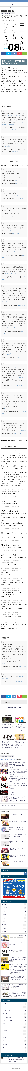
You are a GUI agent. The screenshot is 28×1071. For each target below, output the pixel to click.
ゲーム (14, 1047)
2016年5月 (14, 928)
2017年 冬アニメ (14, 1040)
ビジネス (14, 1023)
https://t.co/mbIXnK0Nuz (14, 115)
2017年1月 (14, 904)
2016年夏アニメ (14, 1030)
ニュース (14, 1013)
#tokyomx (15, 327)
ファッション (14, 1051)
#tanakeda (7, 273)
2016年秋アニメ (14, 1037)
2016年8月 (14, 918)
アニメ (9, 10)
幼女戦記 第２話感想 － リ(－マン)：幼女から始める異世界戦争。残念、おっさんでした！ (17, 1059)
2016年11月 (14, 911)
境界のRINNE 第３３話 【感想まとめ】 (8, 805)
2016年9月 (14, 914)
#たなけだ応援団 (19, 377)
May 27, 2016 (15, 129)
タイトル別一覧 (14, 1010)
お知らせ (14, 1003)
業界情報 (14, 1044)
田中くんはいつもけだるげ (8, 13)
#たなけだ (20, 122)
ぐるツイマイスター (14, 707)
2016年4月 (14, 931)
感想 (13, 10)
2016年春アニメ (4, 10)
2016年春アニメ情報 (14, 1020)
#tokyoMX (14, 354)
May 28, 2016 (15, 151)
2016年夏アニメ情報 (14, 1017)
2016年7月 (14, 921)
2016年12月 (14, 907)
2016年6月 (14, 924)
